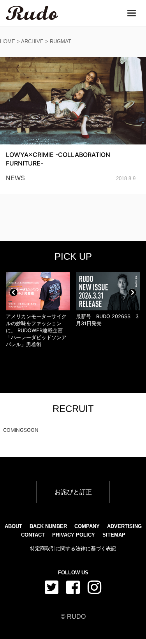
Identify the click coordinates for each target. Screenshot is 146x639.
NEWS (15, 178)
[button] (14, 292)
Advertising (124, 526)
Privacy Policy (73, 535)
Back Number (48, 526)
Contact (33, 535)
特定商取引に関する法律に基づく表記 (73, 548)
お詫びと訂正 (73, 492)
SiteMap (113, 535)
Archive (32, 41)
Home (7, 41)
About (13, 526)
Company (87, 526)
